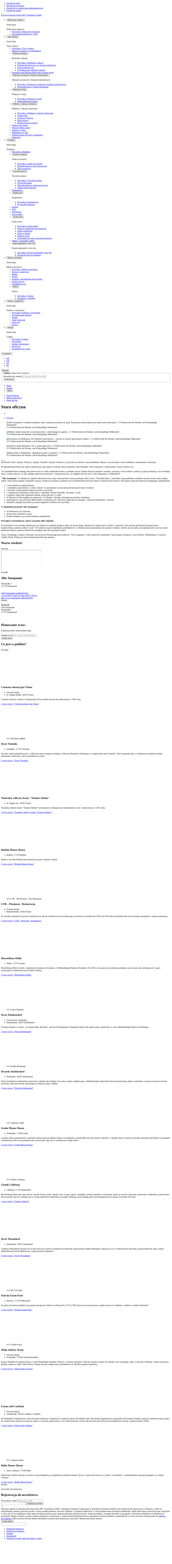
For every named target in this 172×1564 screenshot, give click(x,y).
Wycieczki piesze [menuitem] (24, 183)
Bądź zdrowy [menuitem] (23, 120)
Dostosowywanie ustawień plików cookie (24, 1538)
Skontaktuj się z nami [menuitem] (21, 349)
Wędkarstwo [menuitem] (17, 190)
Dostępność (11, 1536)
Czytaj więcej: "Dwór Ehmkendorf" (16, 1031)
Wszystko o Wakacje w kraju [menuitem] (29, 99)
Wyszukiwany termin (12, 376)
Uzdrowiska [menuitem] (22, 115)
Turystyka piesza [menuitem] (19, 171)
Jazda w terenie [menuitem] (23, 233)
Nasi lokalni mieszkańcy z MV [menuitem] (25, 34)
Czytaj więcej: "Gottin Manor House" (17, 1145)
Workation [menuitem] (16, 137)
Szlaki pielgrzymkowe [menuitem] (26, 188)
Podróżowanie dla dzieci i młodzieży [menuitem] (27, 135)
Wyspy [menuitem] (15, 277)
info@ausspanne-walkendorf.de (14, 593)
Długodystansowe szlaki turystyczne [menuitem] (32, 185)
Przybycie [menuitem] (16, 346)
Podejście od (6, 635)
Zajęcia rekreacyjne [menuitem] (25, 68)
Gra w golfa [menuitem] (17, 214)
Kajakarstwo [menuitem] (17, 193)
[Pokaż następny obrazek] (4, 460)
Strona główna (12, 395)
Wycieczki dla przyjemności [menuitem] (29, 255)
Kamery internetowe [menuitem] (20, 344)
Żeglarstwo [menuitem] (16, 212)
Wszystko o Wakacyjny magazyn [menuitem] (26, 31)
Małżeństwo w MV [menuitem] (20, 132)
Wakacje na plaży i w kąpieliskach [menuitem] (26, 51)
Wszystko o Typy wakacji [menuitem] (23, 48)
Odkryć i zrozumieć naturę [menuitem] (23, 241)
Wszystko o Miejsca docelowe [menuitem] (25, 269)
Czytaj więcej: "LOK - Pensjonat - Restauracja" (21, 921)
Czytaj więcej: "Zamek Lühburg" (15, 1201)
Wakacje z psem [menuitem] (19, 130)
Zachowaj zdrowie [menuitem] (25, 118)
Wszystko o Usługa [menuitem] (20, 339)
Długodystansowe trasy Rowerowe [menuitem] (32, 166)
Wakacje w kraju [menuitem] (19, 90)
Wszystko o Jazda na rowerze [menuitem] (29, 164)
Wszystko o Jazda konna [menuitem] (27, 226)
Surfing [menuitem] (15, 207)
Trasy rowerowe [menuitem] (24, 168)
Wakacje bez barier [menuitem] (20, 125)
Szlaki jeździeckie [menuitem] (24, 231)
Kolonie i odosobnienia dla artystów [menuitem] (27, 279)
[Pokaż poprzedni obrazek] (2, 460)
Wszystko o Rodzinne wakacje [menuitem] (30, 63)
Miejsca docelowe (14, 398)
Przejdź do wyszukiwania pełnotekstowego (24, 8)
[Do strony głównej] (21, 15)
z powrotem (6, 354)
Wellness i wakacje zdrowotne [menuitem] (24, 104)
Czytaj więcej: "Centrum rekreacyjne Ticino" (20, 704)
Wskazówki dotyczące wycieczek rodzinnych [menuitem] (36, 65)
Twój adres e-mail (9, 1501)
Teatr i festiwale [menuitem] (18, 320)
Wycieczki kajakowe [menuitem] (26, 204)
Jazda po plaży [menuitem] (23, 236)
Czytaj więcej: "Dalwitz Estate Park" (16, 1310)
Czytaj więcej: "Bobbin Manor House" (17, 864)
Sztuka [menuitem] (15, 317)
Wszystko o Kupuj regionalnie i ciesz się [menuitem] (34, 253)
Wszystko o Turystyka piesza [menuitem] (29, 180)
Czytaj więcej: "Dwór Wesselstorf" (16, 1256)
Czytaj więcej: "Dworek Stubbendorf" (17, 1088)
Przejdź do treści (13, 3)
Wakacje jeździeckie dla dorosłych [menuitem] (31, 228)
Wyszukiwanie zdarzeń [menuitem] (21, 315)
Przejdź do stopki (13, 10)
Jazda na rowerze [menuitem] (20, 154)
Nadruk (9, 1533)
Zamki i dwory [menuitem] (18, 281)
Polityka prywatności (15, 1531)
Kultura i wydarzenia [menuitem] (15, 301)
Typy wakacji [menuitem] (13, 37)
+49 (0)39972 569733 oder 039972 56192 (19, 595)
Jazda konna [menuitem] (18, 217)
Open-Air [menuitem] (16, 322)
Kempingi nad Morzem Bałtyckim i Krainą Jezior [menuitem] (33, 72)
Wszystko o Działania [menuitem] (21, 152)
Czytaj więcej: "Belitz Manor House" (17, 1482)
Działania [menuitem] (11, 140)
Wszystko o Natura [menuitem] (25, 296)
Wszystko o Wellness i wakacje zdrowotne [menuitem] (35, 113)
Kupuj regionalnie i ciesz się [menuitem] (24, 243)
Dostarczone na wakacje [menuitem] (27, 123)
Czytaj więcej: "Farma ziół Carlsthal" (17, 1425)
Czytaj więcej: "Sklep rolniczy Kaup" (17, 1369)
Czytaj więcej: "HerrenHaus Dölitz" (16, 975)
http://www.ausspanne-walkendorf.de (17, 598)
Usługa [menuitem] (10, 327)
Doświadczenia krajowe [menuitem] (27, 101)
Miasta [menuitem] (14, 274)
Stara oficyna (12, 400)
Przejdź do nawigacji (15, 6)
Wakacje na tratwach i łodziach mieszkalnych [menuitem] (30, 75)
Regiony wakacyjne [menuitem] (20, 272)
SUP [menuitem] (14, 209)
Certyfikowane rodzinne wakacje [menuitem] (31, 70)
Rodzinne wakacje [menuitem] (20, 54)
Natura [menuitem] (15, 287)
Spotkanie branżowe (15, 1529)
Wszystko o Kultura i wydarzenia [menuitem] (26, 313)
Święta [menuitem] (15, 325)
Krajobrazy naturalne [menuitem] (26, 298)
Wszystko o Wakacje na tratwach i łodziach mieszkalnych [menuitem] (41, 84)
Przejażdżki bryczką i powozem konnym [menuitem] (34, 238)
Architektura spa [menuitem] (19, 284)
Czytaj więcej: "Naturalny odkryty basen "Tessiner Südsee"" (27, 812)
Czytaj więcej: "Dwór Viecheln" (15, 760)
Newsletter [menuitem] (16, 341)
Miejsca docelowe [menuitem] (14, 258)
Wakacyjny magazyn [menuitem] (16, 20)
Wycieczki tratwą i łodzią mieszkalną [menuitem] (33, 87)
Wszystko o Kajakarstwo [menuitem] (27, 202)
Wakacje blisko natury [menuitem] (21, 128)
